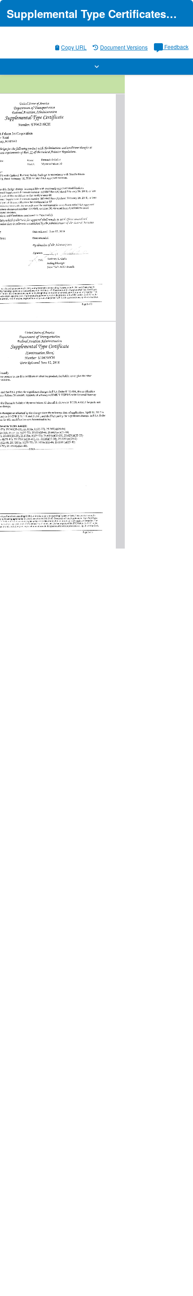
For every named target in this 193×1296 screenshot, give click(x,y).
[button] (96, 66)
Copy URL (74, 47)
